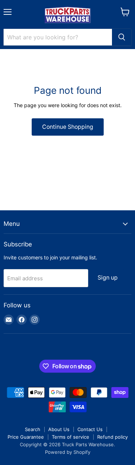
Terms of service (70, 437)
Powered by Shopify (67, 452)
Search (32, 429)
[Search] (121, 37)
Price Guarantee (26, 437)
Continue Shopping (67, 126)
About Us (58, 429)
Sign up (108, 277)
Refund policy (112, 437)
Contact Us (90, 429)
